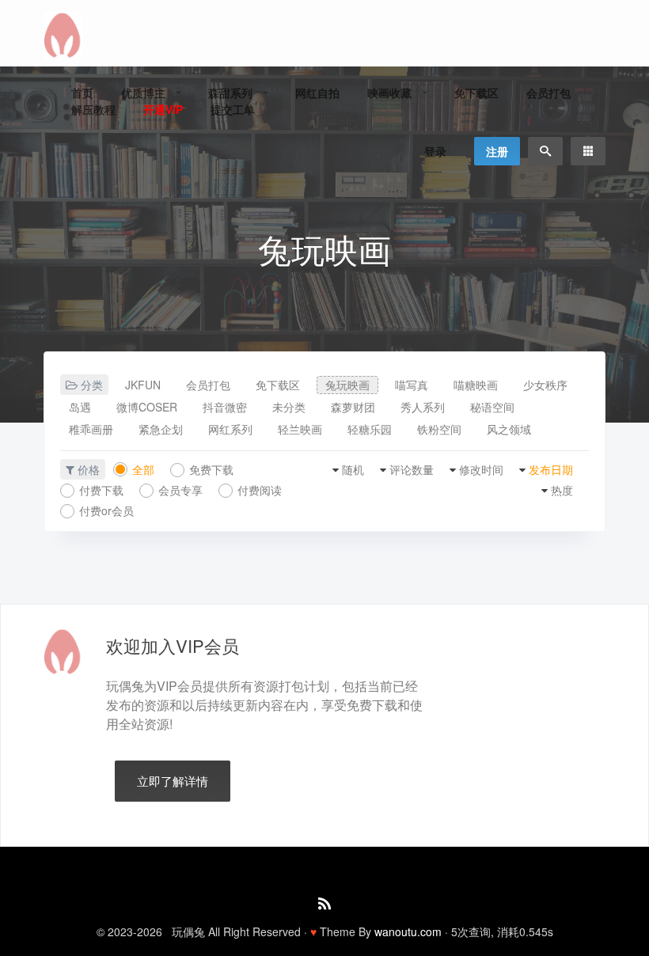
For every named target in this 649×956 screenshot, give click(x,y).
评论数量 (411, 469)
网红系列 (230, 429)
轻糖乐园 (369, 429)
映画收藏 (389, 93)
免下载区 (476, 93)
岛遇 (80, 407)
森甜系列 (230, 93)
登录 (435, 151)
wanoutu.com (408, 931)
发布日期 (551, 469)
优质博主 (143, 93)
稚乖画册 (91, 429)
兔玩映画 (347, 385)
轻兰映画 (300, 429)
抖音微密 (225, 407)
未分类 (289, 407)
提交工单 (233, 109)
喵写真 (411, 385)
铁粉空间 (439, 429)
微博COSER (146, 407)
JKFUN (143, 385)
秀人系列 (422, 407)
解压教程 (93, 109)
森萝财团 (353, 407)
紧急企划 (161, 429)
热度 (562, 490)
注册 (497, 151)
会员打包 (548, 93)
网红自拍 (317, 93)
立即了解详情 (172, 780)
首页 (82, 93)
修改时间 (481, 469)
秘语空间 (492, 407)
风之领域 (509, 429)
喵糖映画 (476, 385)
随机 (353, 469)
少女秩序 (545, 385)
